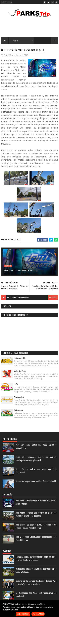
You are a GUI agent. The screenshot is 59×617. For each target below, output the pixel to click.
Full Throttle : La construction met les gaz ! (20, 270)
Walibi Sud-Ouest (20, 371)
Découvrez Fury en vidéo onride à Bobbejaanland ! (35, 481)
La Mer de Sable (19, 358)
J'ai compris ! (38, 614)
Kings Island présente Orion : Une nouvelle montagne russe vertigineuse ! (35, 458)
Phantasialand (19, 397)
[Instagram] (56, 2)
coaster (8, 266)
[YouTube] (52, 2)
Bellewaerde (18, 410)
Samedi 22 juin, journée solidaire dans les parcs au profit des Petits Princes (35, 558)
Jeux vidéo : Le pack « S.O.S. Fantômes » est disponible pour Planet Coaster (35, 526)
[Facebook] (44, 2)
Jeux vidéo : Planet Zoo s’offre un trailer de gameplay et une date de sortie (35, 514)
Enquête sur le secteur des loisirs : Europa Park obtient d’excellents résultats (35, 582)
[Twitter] (48, 2)
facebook (52, 297)
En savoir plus (23, 614)
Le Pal (16, 384)
